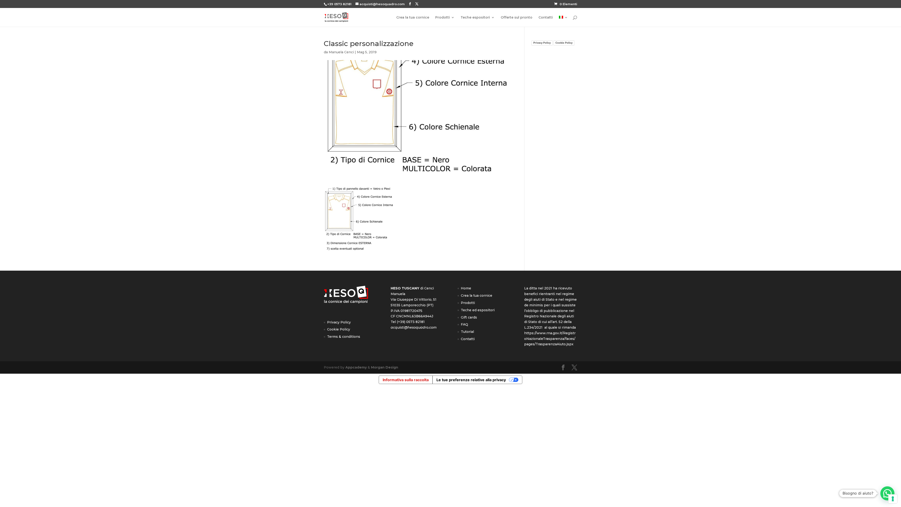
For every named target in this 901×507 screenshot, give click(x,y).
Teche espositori (475, 17)
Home (466, 288)
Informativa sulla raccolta (406, 379)
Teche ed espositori (478, 310)
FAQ (464, 324)
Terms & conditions (343, 336)
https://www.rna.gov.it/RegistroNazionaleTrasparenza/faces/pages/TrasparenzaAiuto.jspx (550, 338)
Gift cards (469, 317)
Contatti (545, 17)
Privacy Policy (542, 42)
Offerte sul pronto (516, 17)
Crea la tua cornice (412, 17)
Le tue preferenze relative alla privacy (471, 379)
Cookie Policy (564, 42)
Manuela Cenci (341, 52)
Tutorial (467, 332)
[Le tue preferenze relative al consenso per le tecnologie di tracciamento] (892, 498)
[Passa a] (563, 21)
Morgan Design (384, 367)
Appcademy (356, 367)
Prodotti (442, 17)
